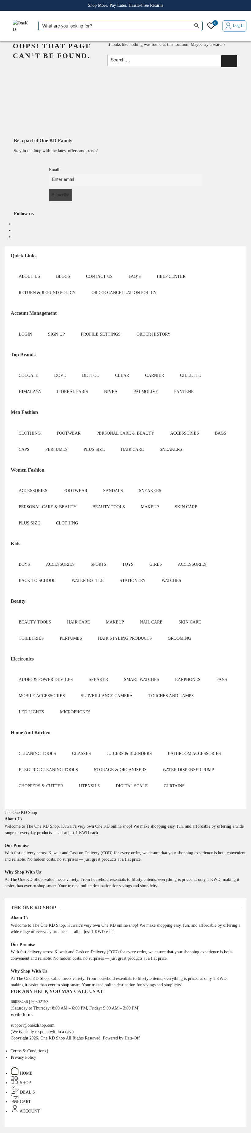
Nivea (111, 391)
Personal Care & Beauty (125, 433)
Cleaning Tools (37, 753)
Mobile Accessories (42, 695)
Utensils (89, 786)
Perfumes (56, 449)
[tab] (21, 812)
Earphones (187, 679)
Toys (127, 564)
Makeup (150, 507)
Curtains (174, 786)
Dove (60, 375)
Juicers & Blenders (129, 753)
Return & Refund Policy (47, 292)
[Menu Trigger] (8, 27)
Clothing (30, 433)
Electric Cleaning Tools (48, 769)
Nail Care (151, 622)
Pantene (184, 391)
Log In (239, 25)
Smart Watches (141, 679)
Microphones (75, 712)
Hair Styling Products (125, 638)
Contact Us (99, 276)
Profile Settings (101, 334)
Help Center (171, 276)
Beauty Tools (108, 507)
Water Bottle (88, 580)
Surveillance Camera (107, 695)
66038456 (20, 1001)
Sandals (113, 490)
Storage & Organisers (120, 769)
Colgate (28, 375)
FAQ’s (135, 276)
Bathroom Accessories (194, 753)
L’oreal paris (72, 391)
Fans (221, 679)
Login (25, 334)
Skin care (186, 507)
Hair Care (132, 449)
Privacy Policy (23, 1057)
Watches (171, 580)
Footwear (69, 433)
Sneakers (171, 449)
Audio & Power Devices (46, 679)
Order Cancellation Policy (124, 292)
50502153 (39, 1001)
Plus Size (94, 449)
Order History (153, 334)
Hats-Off (132, 1038)
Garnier (154, 375)
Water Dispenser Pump (188, 769)
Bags (220, 433)
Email (54, 169)
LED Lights (31, 712)
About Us (29, 276)
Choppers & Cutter (41, 786)
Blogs (63, 276)
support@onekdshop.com (32, 1025)
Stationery (133, 580)
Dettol (90, 375)
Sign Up (56, 334)
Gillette (190, 375)
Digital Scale (132, 786)
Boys (24, 564)
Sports (98, 564)
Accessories (184, 433)
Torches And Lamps (171, 695)
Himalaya (30, 391)
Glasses (81, 753)
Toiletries (31, 638)
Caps (24, 449)
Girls (155, 564)
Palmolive (145, 391)
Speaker (98, 679)
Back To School (37, 580)
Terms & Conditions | (29, 1051)
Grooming (179, 638)
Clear (122, 375)
